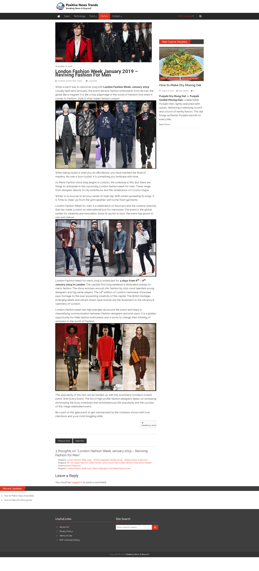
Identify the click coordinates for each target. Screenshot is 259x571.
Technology (79, 16)
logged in (76, 482)
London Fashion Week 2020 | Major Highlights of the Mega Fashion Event (99, 468)
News (67, 16)
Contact (116, 16)
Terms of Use (66, 535)
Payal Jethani (183, 91)
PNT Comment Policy (70, 540)
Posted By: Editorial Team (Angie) (70, 81)
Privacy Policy (66, 531)
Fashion (104, 16)
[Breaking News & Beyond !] (58, 16)
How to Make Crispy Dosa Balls (19, 496)
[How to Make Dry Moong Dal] (181, 64)
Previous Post (64, 441)
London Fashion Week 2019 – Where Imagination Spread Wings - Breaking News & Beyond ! (107, 460)
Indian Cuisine (173, 78)
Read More (164, 124)
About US (64, 527)
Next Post (80, 441)
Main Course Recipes (190, 78)
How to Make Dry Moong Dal (180, 85)
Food (92, 16)
